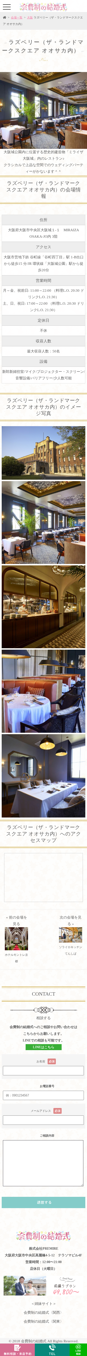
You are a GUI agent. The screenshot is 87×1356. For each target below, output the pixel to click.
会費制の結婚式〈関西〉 (44, 1312)
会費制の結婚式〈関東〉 (44, 1321)
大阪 (30, 17)
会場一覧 (16, 17)
